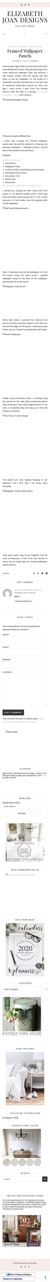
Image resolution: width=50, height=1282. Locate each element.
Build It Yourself (18, 47)
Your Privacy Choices (20, 1274)
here (44, 775)
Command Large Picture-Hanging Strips (23, 185)
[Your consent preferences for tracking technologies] (45, 1277)
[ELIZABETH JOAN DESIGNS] (25, 18)
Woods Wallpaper (13, 160)
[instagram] (22, 5)
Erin (7, 573)
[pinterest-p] (28, 5)
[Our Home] (25, 1078)
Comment (7, 672)
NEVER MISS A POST (11, 803)
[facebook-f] (25, 5)
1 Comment (33, 60)
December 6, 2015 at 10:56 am (24, 593)
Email (6, 647)
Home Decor (35, 47)
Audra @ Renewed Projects (28, 590)
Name (6, 634)
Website (6, 659)
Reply (17, 596)
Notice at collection (12, 1279)
